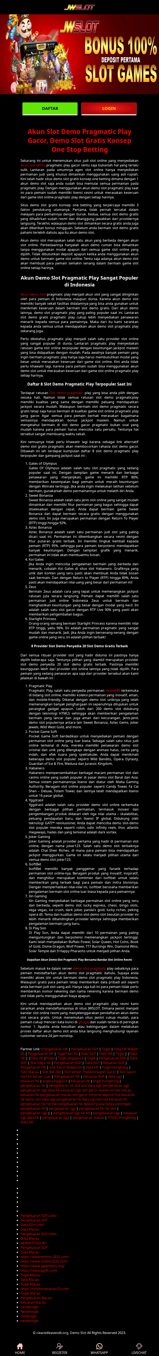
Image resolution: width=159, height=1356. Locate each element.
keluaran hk (29, 1081)
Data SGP (88, 1053)
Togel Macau (30, 1275)
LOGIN (109, 108)
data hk (54, 1090)
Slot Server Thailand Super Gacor (90, 1072)
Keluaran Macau (33, 1302)
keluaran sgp (71, 1090)
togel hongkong (105, 1081)
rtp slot (110, 1108)
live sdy (102, 1099)
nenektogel (29, 1307)
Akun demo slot (33, 294)
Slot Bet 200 (51, 1072)
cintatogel (28, 1316)
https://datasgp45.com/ (39, 1270)
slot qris (81, 1085)
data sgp (115, 1076)
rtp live (51, 1104)
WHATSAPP (99, 1352)
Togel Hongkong (115, 1067)
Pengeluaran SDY (84, 1049)
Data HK (105, 1053)
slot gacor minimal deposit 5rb (96, 1094)
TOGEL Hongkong (122, 1117)
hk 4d (85, 1113)
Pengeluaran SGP (112, 1058)
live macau (123, 1090)
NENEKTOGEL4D (33, 1243)
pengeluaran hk (32, 1085)
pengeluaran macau (55, 1094)
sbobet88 (112, 690)
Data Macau (29, 1229)
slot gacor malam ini (98, 1090)
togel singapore (55, 1081)
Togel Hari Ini (67, 1053)
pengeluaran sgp (115, 1085)
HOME (20, 1352)
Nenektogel (29, 1311)
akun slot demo (32, 165)
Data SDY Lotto (32, 1224)
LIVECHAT (139, 1352)
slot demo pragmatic (66, 393)
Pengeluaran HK (55, 1049)
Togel (106, 1049)
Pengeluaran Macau (36, 1298)
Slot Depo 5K (40, 1062)
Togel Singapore (70, 1058)
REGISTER (59, 1352)
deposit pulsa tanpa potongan (107, 1104)
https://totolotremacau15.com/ (44, 1288)
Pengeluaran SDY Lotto (38, 1215)
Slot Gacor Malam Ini (65, 1067)
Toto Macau (29, 1072)
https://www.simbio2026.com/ (44, 1261)
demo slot (33, 1099)
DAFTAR (50, 108)
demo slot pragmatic (89, 968)
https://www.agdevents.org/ (42, 1266)
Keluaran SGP (113, 1062)
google (83, 1022)
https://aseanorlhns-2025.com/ (44, 1256)
